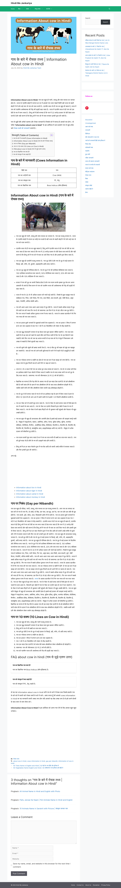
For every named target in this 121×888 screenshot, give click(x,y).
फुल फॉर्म (87, 154)
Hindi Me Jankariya (21, 3)
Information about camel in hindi (29, 494)
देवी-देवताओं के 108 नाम (92, 137)
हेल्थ (86, 192)
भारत (36, 579)
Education (88, 120)
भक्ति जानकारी (89, 158)
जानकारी (87, 130)
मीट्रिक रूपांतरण (89, 172)
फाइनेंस (87, 151)
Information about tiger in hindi (29, 491)
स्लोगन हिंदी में (89, 189)
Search (87, 18)
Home (13, 9)
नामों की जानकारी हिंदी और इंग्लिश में (95, 140)
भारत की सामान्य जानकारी (92, 161)
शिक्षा (19, 9)
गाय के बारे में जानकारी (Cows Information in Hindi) (30, 138)
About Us (88, 885)
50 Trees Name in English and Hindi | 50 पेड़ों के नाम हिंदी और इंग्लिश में (36, 766)
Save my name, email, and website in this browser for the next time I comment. (41, 865)
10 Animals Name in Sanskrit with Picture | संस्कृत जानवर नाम (44, 808)
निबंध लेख (88, 144)
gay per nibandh (52, 761)
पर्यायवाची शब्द (89, 147)
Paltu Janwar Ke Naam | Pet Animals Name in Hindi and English (46, 800)
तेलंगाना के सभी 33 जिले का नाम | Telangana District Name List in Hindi (96, 73)
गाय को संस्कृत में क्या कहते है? (22, 154)
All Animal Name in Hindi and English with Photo (40, 791)
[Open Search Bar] (109, 9)
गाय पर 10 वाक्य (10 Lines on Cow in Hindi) (29, 146)
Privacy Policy (105, 885)
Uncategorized (90, 123)
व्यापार (27, 9)
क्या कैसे (48, 9)
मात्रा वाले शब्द (89, 168)
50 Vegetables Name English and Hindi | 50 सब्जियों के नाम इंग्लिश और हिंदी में (38, 768)
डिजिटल (87, 133)
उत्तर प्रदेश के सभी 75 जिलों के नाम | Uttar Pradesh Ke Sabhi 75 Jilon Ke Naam (97, 58)
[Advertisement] (43, 85)
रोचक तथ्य (16, 759)
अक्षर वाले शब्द (89, 127)
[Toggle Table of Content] (51, 135)
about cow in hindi (19, 761)
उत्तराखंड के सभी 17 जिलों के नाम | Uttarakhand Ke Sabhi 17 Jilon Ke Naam (97, 49)
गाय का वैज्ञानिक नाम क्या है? (22, 152)
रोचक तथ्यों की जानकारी (22, 128)
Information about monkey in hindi (30, 497)
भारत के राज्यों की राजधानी (92, 165)
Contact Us (80, 885)
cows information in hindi (36, 761)
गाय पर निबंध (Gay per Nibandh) (25, 143)
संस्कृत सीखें (88, 185)
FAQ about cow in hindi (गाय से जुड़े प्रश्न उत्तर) (29, 149)
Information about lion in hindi (28, 487)
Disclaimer (96, 885)
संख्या (86, 182)
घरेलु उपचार (37, 9)
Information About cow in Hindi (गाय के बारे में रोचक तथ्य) (33, 141)
